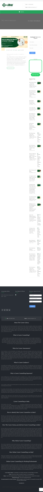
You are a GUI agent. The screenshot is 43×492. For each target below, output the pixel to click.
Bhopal (40, 487)
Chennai (35, 486)
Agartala (25, 488)
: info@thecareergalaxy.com (31, 7)
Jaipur (18, 486)
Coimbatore (4, 487)
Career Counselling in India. (15, 404)
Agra (18, 488)
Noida (29, 486)
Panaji (31, 487)
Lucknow (14, 486)
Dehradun (21, 488)
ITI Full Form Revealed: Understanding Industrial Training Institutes (32, 126)
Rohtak (23, 487)
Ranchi (37, 487)
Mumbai (11, 486)
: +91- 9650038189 (29, 4)
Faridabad (19, 487)
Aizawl (13, 488)
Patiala (10, 487)
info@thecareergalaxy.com (30, 318)
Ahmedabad (21, 486)
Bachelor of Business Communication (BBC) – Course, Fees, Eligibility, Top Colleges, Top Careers (32, 156)
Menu (22, 11)
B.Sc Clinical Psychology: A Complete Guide (32, 102)
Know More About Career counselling (21, 344)
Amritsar (7, 487)
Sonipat (26, 487)
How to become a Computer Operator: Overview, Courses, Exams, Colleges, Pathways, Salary (32, 256)
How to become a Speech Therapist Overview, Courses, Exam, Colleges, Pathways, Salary (32, 116)
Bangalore (8, 486)
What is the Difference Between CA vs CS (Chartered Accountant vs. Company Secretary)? (32, 218)
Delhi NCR (4, 486)
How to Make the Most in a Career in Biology (15, 55)
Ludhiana (15, 488)
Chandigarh (32, 486)
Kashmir (34, 487)
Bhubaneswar (29, 488)
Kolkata (39, 486)
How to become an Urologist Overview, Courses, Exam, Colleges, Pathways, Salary (32, 93)
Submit (32, 52)
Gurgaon (16, 487)
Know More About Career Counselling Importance (16, 397)
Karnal (28, 487)
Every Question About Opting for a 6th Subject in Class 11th (32, 198)
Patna (13, 487)
